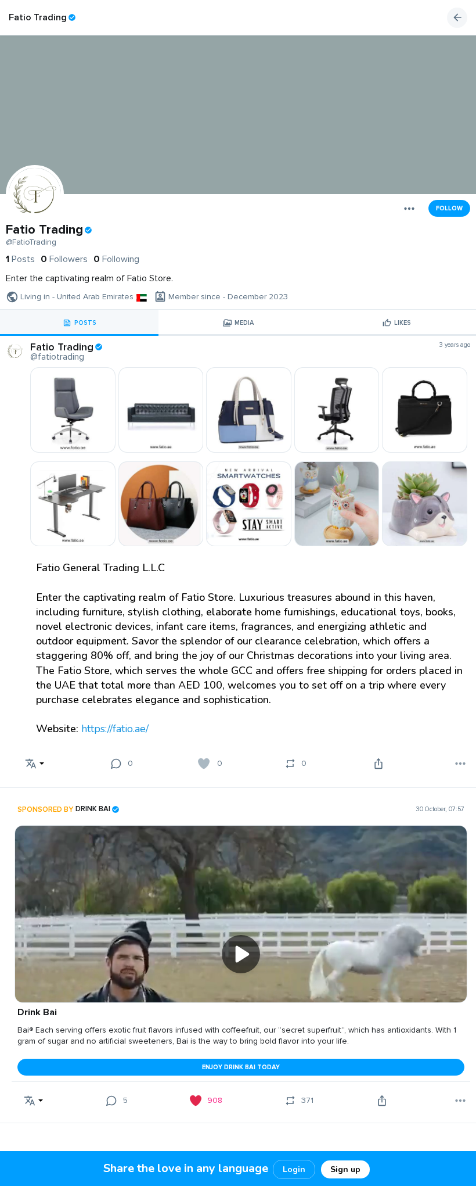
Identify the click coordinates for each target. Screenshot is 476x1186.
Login (294, 1169)
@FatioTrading (31, 242)
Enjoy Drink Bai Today (241, 1067)
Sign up (345, 1169)
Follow (449, 208)
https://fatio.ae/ (115, 729)
